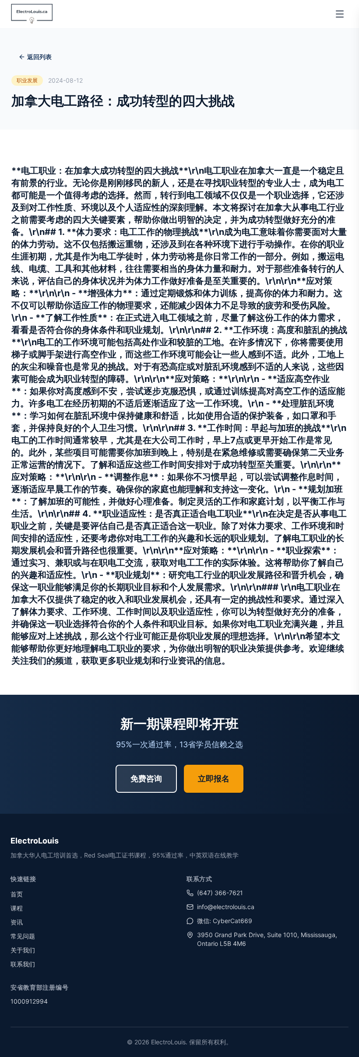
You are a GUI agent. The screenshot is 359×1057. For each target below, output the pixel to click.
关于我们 (23, 950)
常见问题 (23, 936)
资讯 (17, 922)
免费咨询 (146, 778)
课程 (17, 908)
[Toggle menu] (339, 14)
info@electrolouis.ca (225, 906)
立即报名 (213, 778)
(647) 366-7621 (220, 892)
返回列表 (39, 56)
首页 (17, 894)
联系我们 (23, 964)
